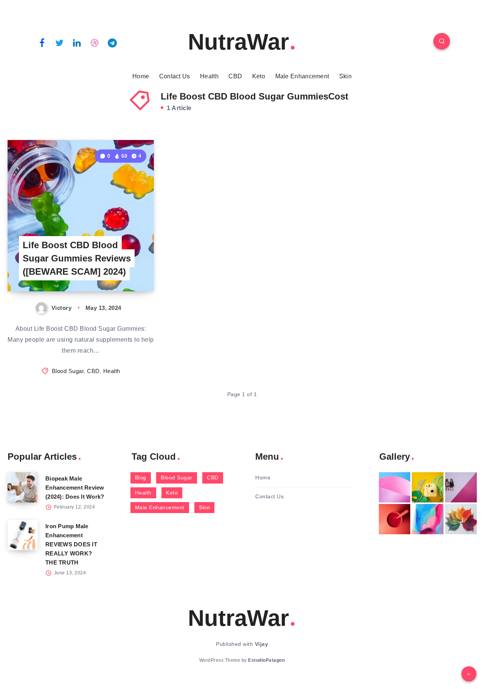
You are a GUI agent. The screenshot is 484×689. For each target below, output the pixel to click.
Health (209, 76)
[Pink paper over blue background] (395, 487)
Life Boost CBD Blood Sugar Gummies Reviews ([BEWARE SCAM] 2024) (77, 258)
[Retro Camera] (428, 487)
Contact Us (174, 76)
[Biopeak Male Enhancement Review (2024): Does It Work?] (23, 487)
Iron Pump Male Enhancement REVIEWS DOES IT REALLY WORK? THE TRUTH (71, 544)
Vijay (261, 644)
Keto (258, 76)
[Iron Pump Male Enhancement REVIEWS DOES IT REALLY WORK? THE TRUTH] (23, 535)
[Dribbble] (95, 42)
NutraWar (238, 41)
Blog (140, 477)
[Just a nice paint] (428, 519)
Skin (345, 76)
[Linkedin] (77, 42)
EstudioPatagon (266, 660)
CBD (235, 76)
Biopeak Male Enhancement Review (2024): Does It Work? (74, 487)
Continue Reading (118, 269)
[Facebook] (42, 42)
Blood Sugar (68, 371)
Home (140, 76)
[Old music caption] (461, 487)
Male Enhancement (302, 76)
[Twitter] (60, 42)
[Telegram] (112, 42)
